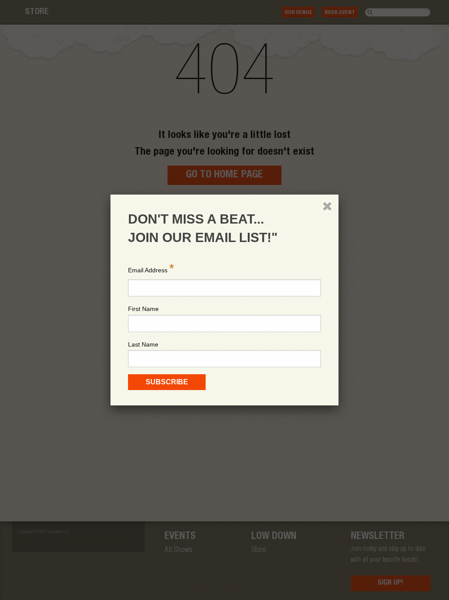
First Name (143, 308)
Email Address (151, 268)
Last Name (143, 344)
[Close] (327, 206)
